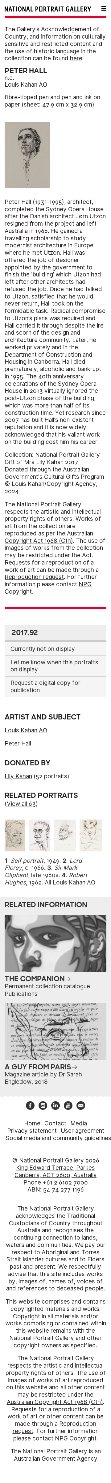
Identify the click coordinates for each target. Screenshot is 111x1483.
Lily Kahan (18, 776)
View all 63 (21, 803)
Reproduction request (34, 576)
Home (32, 1123)
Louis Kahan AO (26, 84)
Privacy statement (32, 1130)
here (76, 58)
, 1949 (35, 860)
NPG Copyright (76, 1438)
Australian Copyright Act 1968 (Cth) (49, 537)
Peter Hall (18, 743)
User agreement (82, 1130)
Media (78, 1123)
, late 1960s (41, 871)
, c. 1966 (43, 864)
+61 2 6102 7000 (65, 1182)
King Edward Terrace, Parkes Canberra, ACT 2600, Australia (55, 1171)
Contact (55, 1123)
